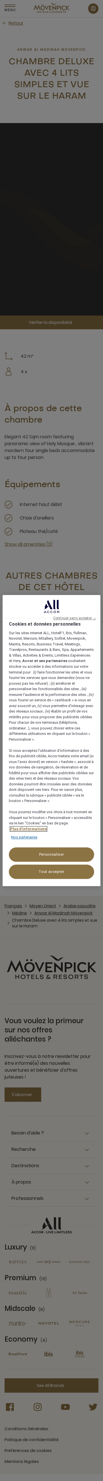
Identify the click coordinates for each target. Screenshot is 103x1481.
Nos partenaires (24, 837)
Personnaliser (51, 854)
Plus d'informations (28, 829)
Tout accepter (51, 871)
